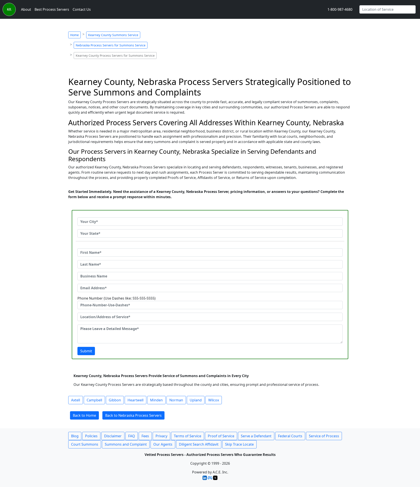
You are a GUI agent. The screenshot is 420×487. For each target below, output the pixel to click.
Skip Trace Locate (239, 444)
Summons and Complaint (126, 444)
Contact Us (82, 9)
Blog (75, 436)
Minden (156, 400)
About (26, 9)
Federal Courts (290, 436)
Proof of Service (221, 436)
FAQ (131, 436)
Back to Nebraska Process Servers (133, 415)
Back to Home (84, 415)
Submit (86, 351)
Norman (176, 400)
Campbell (94, 400)
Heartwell (136, 400)
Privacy (161, 436)
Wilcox (213, 400)
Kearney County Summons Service (113, 35)
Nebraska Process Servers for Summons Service (110, 45)
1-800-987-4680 (339, 9)
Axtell (75, 400)
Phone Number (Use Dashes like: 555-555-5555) (116, 298)
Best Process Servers (52, 9)
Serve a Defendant (256, 436)
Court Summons (84, 444)
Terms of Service (187, 436)
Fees (145, 436)
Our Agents (162, 444)
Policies (91, 436)
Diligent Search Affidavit (199, 444)
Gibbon (115, 400)
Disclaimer (113, 436)
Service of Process (324, 436)
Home (74, 35)
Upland (196, 400)
